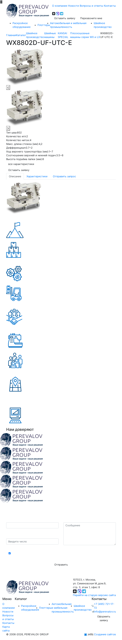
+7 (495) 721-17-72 (104, 605)
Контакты (8, 623)
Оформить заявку (103, 618)
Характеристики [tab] (37, 176)
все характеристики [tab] (21, 164)
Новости (7, 611)
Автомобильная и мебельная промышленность (63, 607)
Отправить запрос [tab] (64, 176)
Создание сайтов (105, 634)
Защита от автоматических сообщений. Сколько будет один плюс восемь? (31, 533)
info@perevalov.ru (105, 611)
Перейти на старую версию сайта (94, 595)
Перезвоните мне (91, 18)
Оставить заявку (64, 18)
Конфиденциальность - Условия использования (61, 548)
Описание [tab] (15, 176)
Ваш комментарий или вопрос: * (83, 519)
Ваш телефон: (15, 519)
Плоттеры (45, 607)
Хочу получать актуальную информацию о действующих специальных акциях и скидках (62, 555)
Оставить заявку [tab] (18, 170)
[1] (23, 197)
